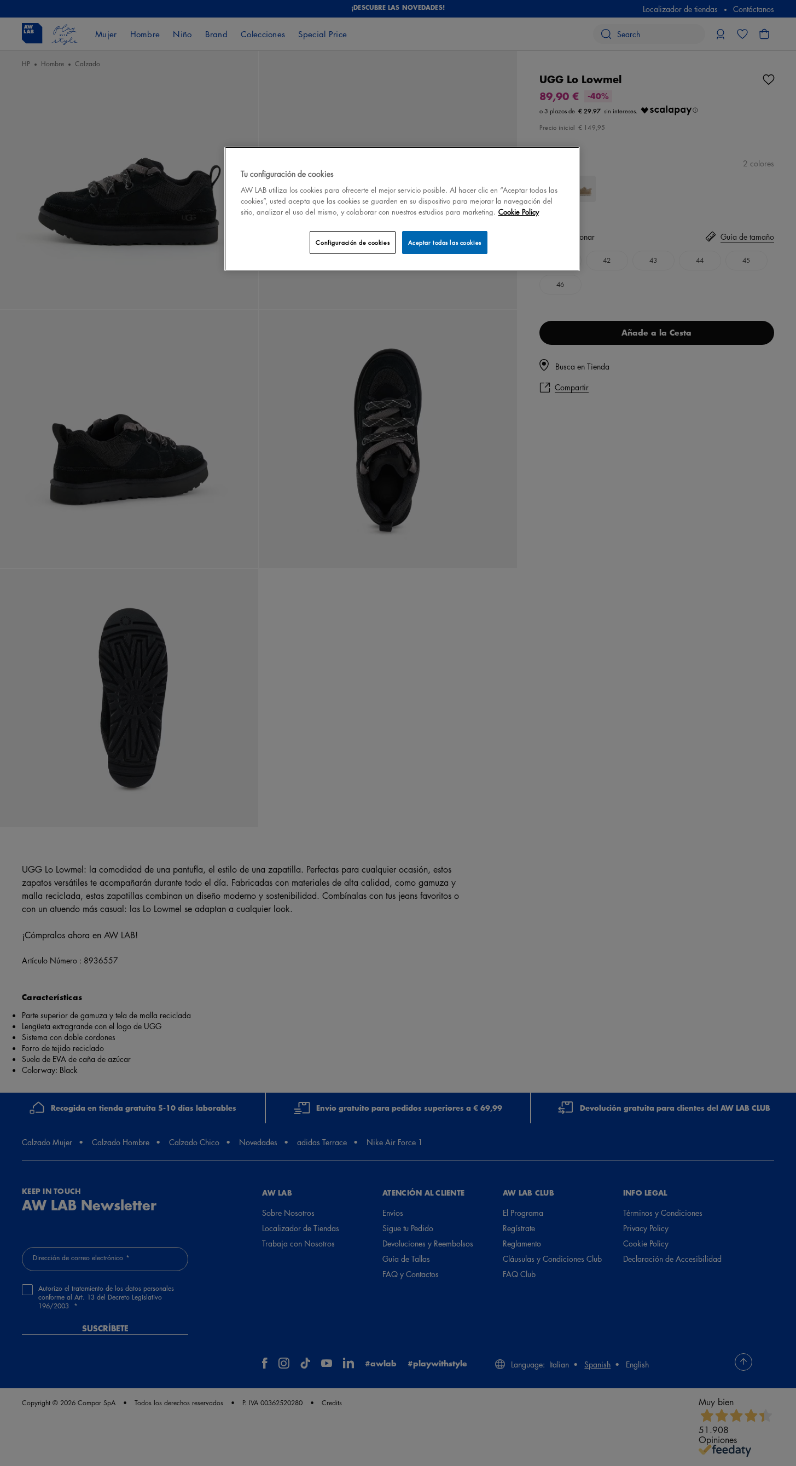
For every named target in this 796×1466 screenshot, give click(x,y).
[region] (402, 209)
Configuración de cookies (353, 242)
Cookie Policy (518, 211)
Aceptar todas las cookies (444, 242)
